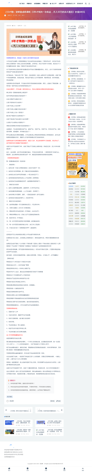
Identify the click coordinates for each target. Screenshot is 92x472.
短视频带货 (77, 216)
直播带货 (71, 213)
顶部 (83, 470)
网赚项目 (29, 3)
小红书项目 (77, 192)
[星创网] (5, 15)
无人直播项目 (83, 205)
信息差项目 (71, 187)
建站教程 (83, 191)
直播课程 (77, 213)
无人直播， (71, 208)
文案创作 (71, 205)
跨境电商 (77, 224)
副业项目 (77, 189)
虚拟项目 (71, 224)
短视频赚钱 (37, 3)
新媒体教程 (77, 205)
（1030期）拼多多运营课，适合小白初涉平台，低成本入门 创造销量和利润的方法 (77, 74)
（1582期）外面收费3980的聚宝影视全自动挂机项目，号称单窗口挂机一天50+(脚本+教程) (77, 96)
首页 (14, 25)
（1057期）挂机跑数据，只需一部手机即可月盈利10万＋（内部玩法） (76, 81)
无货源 (77, 207)
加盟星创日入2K (70, 3)
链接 (59, 401)
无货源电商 (83, 208)
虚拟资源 (83, 221)
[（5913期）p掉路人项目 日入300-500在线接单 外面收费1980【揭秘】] (40, 422)
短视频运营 (71, 219)
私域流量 (77, 218)
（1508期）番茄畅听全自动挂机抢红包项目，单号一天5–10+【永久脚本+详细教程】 (76, 88)
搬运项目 (77, 202)
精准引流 (83, 218)
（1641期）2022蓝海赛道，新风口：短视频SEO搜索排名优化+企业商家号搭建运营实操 (77, 103)
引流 (71, 194)
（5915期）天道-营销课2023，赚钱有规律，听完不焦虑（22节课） (23, 423)
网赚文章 (45, 3)
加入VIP (54, 3)
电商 (77, 210)
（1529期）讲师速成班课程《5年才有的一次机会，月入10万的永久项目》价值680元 (76, 119)
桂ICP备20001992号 (58, 463)
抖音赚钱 (83, 197)
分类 (28, 470)
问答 (46, 470)
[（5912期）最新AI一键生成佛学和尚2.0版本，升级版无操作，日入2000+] (9, 431)
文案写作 (83, 202)
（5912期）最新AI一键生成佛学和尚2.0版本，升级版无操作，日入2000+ (23, 431)
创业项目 (83, 186)
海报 (53, 401)
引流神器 (83, 194)
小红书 (71, 191)
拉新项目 (77, 199)
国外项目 (83, 189)
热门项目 (22, 3)
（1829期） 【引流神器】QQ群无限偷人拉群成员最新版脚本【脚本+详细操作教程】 (76, 134)
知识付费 (71, 215)
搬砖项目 (71, 202)
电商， (83, 210)
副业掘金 (71, 189)
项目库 (81, 3)
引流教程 (77, 194)
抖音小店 (77, 197)
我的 (64, 470)
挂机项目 (83, 199)
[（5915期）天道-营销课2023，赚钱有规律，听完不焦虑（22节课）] (9, 422)
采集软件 (83, 224)
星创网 (12, 401)
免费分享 (61, 3)
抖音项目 (71, 199)
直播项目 (83, 213)
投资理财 (71, 197)
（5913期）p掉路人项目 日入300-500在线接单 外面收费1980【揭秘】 (54, 423)
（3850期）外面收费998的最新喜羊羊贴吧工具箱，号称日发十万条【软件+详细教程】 (77, 127)
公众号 (77, 186)
